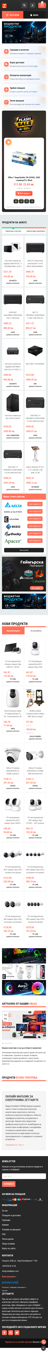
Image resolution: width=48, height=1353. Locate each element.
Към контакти (8, 1276)
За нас (5, 1210)
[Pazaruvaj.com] (16, 1283)
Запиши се (9, 1184)
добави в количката (12, 283)
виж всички (24, 550)
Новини (5, 1225)
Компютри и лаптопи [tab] (13, 231)
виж (35, 504)
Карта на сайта (8, 1248)
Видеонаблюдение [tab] (13, 631)
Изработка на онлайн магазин (18, 1342)
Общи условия (8, 1243)
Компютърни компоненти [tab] (36, 231)
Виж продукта (25, 193)
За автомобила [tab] (36, 631)
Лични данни (8, 1239)
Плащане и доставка (11, 1215)
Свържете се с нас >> (14, 1145)
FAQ (3, 1234)
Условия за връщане (11, 1229)
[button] (20, 40)
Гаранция (6, 1220)
